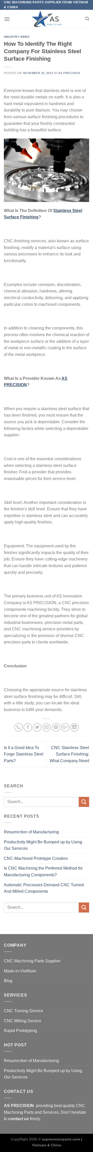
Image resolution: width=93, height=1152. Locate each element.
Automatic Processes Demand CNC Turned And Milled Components (44, 888)
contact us (18, 1119)
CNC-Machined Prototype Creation (36, 858)
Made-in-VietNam (20, 971)
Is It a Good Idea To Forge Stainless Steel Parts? (23, 754)
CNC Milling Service (22, 1021)
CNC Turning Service (23, 1011)
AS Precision (69, 73)
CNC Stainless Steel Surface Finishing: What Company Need (69, 754)
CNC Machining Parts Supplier (32, 961)
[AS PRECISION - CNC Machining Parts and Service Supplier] (46, 19)
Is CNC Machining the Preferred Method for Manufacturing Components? (43, 871)
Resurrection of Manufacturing (31, 832)
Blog (8, 981)
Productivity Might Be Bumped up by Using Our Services (43, 845)
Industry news (16, 36)
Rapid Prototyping (20, 1030)
